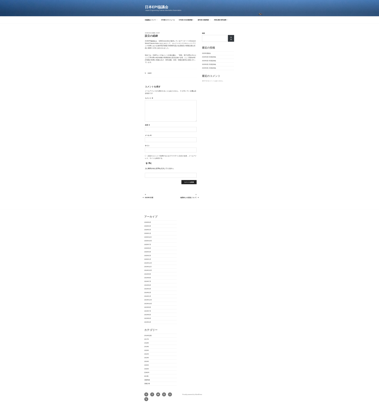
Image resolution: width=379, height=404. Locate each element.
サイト (147, 145)
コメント (149, 98)
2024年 (146, 361)
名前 (147, 125)
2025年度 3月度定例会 (209, 60)
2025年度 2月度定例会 (209, 64)
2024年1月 (147, 296)
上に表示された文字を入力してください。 (160, 168)
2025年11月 (148, 237)
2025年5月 (147, 248)
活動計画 (147, 383)
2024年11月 (148, 266)
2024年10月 (148, 270)
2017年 (146, 339)
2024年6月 (147, 285)
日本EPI (150, 73)
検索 (203, 33)
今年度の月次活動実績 (185, 20)
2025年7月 (147, 244)
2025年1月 (147, 259)
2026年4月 (147, 226)
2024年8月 (147, 277)
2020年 (146, 350)
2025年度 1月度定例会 (209, 68)
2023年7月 (147, 311)
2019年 (146, 346)
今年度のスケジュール (168, 20)
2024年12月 (148, 263)
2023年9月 (147, 307)
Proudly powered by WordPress (192, 394)
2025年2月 (147, 255)
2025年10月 (148, 241)
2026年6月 (147, 222)
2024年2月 (147, 292)
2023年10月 (148, 303)
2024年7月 (147, 281)
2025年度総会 (206, 53)
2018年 (146, 343)
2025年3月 (147, 252)
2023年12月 (148, 300)
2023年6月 (147, 314)
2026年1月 (147, 233)
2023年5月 (147, 318)
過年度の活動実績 (203, 20)
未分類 (146, 376)
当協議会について (150, 20)
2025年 (146, 365)
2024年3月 (147, 289)
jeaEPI (158, 33)
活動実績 (147, 380)
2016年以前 (148, 335)
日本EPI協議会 (156, 7)
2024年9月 (147, 274)
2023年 (146, 357)
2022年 (146, 354)
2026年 (146, 369)
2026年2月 (147, 229)
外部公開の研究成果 (220, 20)
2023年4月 (147, 322)
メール (148, 135)
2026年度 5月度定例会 (209, 57)
